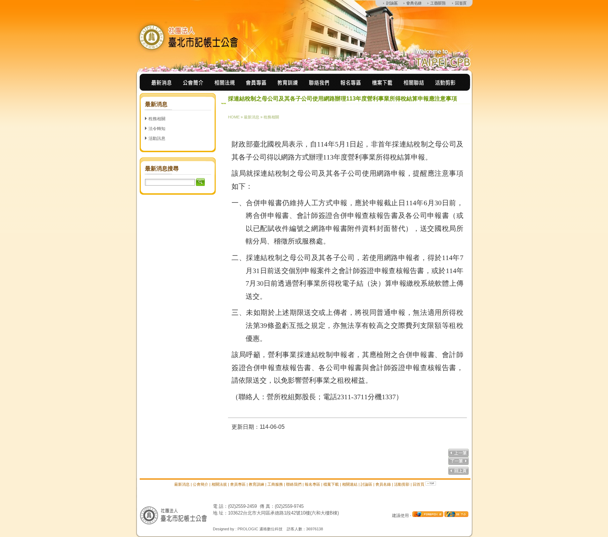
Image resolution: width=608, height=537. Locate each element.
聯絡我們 (294, 484)
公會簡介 (200, 484)
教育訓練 (256, 484)
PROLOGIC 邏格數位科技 (260, 529)
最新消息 (251, 117)
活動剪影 (402, 484)
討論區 (366, 484)
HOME (234, 117)
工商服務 (275, 484)
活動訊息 (156, 138)
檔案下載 (331, 484)
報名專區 (312, 484)
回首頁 (418, 484)
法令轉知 (156, 128)
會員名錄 (383, 484)
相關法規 (219, 484)
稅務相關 (156, 118)
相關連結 (349, 484)
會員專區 (238, 484)
